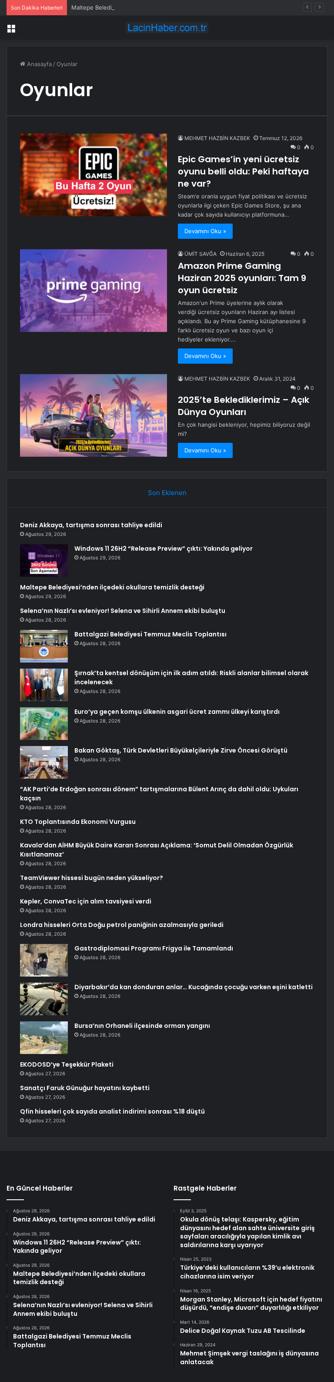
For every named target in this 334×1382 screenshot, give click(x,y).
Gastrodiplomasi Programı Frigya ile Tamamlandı (153, 948)
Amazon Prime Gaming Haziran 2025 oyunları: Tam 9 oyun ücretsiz (242, 278)
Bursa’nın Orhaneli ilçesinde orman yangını (142, 1025)
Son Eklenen (167, 493)
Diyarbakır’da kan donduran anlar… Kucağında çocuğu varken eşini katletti (193, 987)
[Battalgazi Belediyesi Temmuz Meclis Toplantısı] (44, 646)
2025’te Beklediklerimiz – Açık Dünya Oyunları (243, 406)
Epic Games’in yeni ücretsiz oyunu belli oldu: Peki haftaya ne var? (243, 171)
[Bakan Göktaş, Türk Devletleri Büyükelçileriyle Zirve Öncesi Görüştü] (44, 762)
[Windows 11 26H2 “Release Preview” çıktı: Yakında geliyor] (44, 560)
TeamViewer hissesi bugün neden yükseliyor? (91, 877)
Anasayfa (38, 63)
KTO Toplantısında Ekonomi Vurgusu (78, 821)
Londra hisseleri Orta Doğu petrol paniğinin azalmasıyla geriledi (122, 924)
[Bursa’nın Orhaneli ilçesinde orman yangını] (44, 1037)
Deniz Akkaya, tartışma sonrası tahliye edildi (91, 525)
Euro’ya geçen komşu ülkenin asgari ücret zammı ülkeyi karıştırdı (177, 711)
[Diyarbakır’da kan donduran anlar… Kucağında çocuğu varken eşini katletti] (44, 999)
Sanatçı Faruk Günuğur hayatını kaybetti (85, 1088)
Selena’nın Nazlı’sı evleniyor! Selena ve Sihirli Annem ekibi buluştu (122, 610)
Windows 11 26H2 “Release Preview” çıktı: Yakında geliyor (163, 548)
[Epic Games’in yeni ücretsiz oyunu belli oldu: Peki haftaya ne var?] (93, 175)
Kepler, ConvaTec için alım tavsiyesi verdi (85, 901)
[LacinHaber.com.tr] (167, 27)
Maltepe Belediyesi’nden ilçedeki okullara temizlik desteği (149, 7)
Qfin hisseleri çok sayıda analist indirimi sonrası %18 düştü (112, 1111)
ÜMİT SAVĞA (200, 254)
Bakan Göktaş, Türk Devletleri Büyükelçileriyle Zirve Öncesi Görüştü (180, 750)
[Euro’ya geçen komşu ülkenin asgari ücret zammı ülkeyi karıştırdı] (44, 723)
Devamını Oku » (205, 231)
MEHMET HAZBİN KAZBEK (217, 138)
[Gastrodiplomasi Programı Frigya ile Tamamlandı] (44, 960)
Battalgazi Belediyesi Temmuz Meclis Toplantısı (150, 634)
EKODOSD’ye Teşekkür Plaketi (67, 1064)
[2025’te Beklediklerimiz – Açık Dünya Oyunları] (93, 415)
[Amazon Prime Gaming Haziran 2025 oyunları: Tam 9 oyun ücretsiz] (93, 290)
